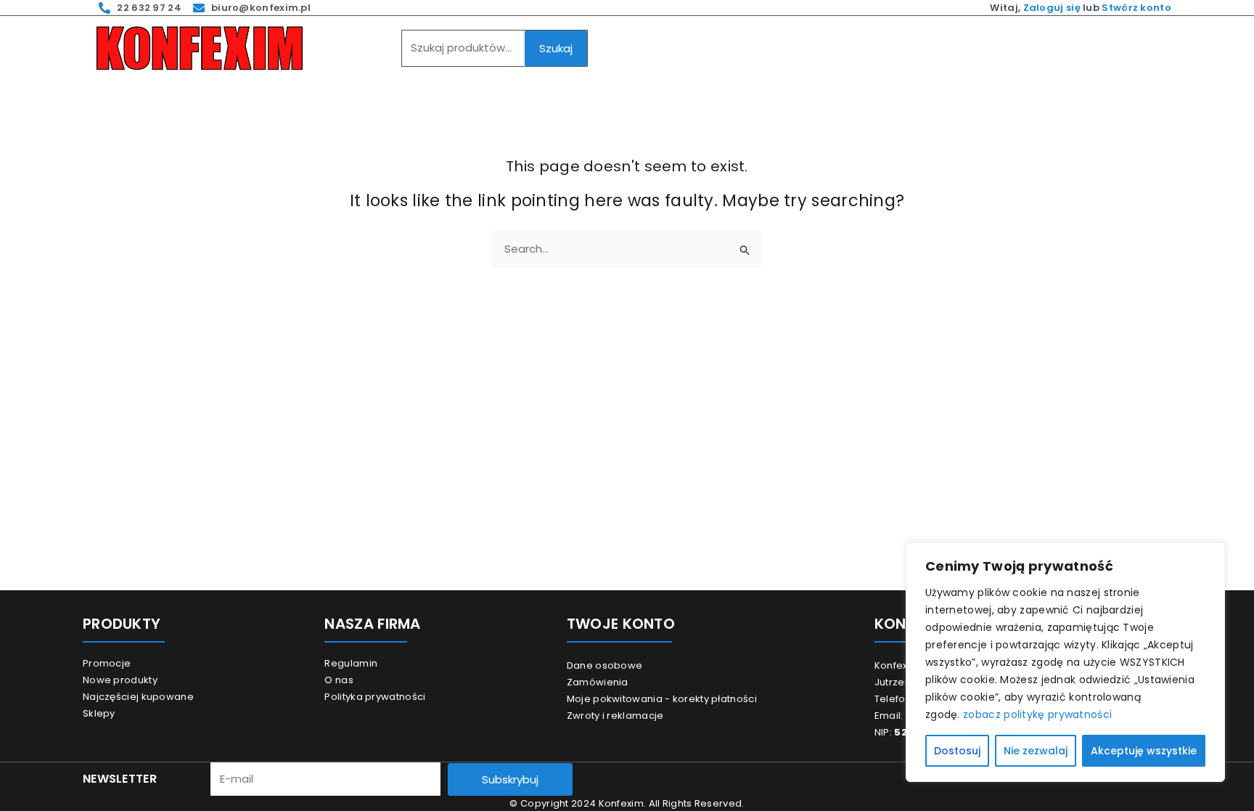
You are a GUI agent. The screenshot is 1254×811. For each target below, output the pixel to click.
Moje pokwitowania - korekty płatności (662, 699)
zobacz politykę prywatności (1037, 714)
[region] (1065, 662)
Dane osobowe (605, 665)
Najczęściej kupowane (138, 697)
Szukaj (556, 48)
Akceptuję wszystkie (1144, 750)
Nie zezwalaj (1035, 750)
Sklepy (99, 713)
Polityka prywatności (374, 697)
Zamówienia (597, 682)
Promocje (107, 663)
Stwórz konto (1136, 8)
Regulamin (350, 663)
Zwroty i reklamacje (615, 715)
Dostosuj (957, 750)
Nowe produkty (120, 680)
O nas (338, 680)
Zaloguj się (1052, 8)
